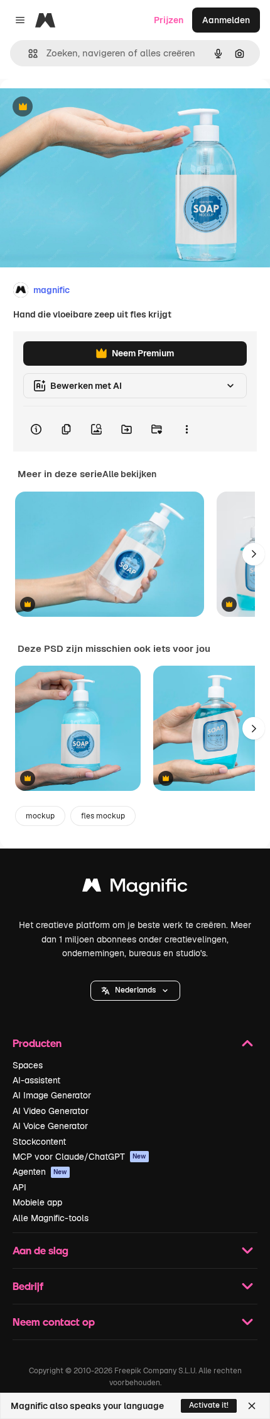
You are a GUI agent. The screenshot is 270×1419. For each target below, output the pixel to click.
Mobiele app (37, 1202)
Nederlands (135, 990)
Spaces (28, 1065)
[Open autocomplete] (28, 53)
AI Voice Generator (50, 1126)
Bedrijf (28, 1286)
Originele (82, 107)
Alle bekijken (129, 474)
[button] (135, 991)
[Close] (251, 1405)
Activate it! (209, 1405)
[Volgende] (253, 554)
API (19, 1187)
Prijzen (168, 20)
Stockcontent (39, 1141)
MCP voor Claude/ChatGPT (79, 1156)
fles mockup (103, 816)
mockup (40, 816)
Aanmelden (226, 20)
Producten (37, 1043)
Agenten (40, 1171)
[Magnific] (135, 888)
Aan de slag (40, 1250)
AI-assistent (36, 1080)
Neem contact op (54, 1321)
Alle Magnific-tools (51, 1218)
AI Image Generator (52, 1095)
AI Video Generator (51, 1111)
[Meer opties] (186, 428)
